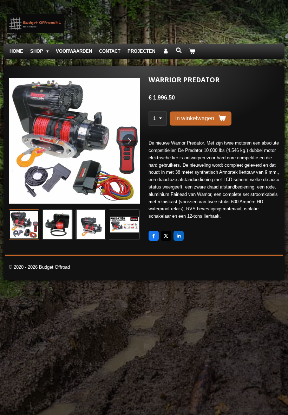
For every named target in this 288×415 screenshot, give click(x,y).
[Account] (165, 51)
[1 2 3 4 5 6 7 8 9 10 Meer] (158, 118)
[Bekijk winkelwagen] (192, 51)
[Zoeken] (178, 50)
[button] (24, 224)
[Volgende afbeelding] (129, 141)
